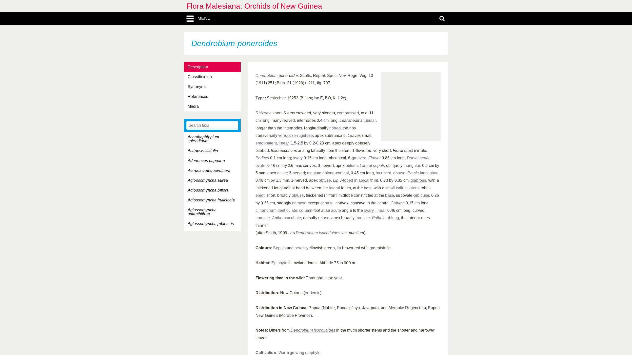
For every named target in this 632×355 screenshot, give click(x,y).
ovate (260, 165)
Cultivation (266, 353)
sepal (425, 158)
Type (260, 98)
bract (408, 150)
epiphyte (312, 353)
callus (401, 188)
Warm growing (291, 353)
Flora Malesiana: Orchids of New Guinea (254, 6)
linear (284, 143)
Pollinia (379, 218)
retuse (323, 218)
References (198, 96)
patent (271, 143)
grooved (359, 158)
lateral (334, 188)
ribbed (335, 128)
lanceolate (429, 173)
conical (342, 173)
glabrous (418, 180)
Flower (374, 158)
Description (198, 67)
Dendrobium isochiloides (318, 233)
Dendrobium (267, 75)
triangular (411, 165)
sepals (379, 165)
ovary (298, 158)
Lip (335, 180)
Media (193, 106)
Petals (413, 173)
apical (363, 180)
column (305, 210)
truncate (263, 218)
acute (282, 173)
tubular (369, 120)
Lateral (366, 165)
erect (260, 143)
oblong (328, 173)
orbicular (421, 195)
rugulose (305, 135)
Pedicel (262, 158)
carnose (299, 203)
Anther (278, 218)
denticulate (287, 210)
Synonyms (197, 87)
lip (339, 248)
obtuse (352, 165)
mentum (314, 173)
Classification (200, 77)
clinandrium (266, 210)
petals (300, 248)
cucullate (293, 218)
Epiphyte (279, 263)
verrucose (287, 135)
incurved (383, 173)
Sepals (279, 248)
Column (398, 203)
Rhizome (264, 113)
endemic (312, 293)
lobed (348, 180)
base (368, 188)
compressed (348, 113)
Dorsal (413, 158)
